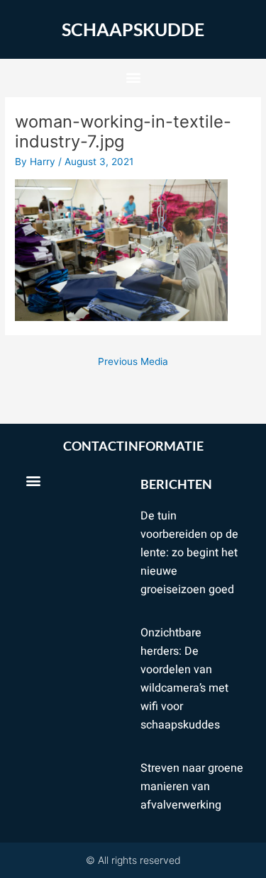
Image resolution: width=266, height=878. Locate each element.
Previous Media (133, 361)
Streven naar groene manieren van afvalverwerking (191, 787)
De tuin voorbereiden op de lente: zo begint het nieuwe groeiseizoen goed (189, 552)
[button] (133, 77)
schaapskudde (133, 29)
